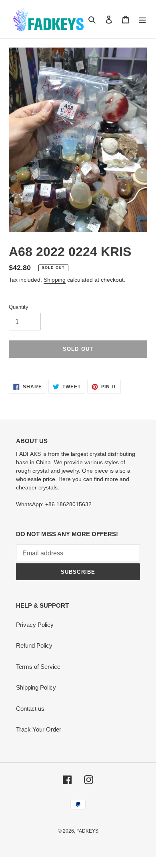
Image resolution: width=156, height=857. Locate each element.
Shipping (55, 279)
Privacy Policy (35, 624)
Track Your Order (38, 729)
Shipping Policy (36, 687)
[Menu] (142, 19)
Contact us (30, 708)
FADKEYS (87, 831)
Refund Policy (34, 645)
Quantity (18, 307)
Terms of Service (38, 666)
